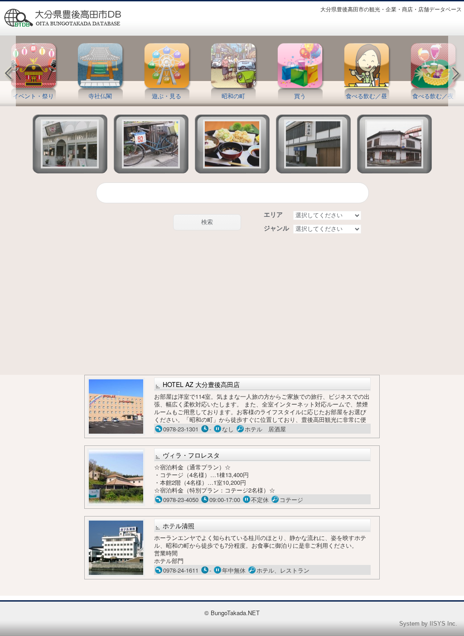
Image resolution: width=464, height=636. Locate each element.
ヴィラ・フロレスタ (191, 454)
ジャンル (276, 228)
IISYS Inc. (443, 623)
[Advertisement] (232, 304)
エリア (273, 214)
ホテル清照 (178, 525)
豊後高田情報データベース (62, 18)
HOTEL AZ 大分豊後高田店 (201, 384)
